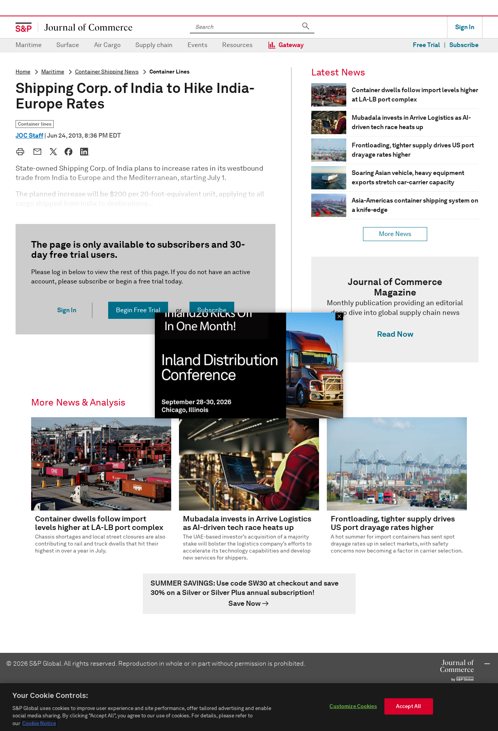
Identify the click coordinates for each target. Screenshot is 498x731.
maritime (52, 71)
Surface (67, 45)
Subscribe (464, 45)
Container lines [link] (34, 124)
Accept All (408, 706)
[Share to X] (53, 151)
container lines (169, 71)
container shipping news (107, 71)
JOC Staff (29, 135)
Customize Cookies (353, 706)
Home (23, 71)
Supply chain (153, 45)
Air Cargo (107, 45)
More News (395, 234)
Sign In (464, 27)
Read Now (395, 334)
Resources (237, 45)
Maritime (29, 45)
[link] (395, 309)
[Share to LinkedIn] (84, 152)
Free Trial (426, 45)
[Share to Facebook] (68, 152)
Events (197, 45)
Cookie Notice (39, 723)
